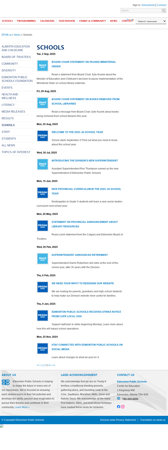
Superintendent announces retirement (80, 255)
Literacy (8, 104)
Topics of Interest (16, 152)
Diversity (9, 70)
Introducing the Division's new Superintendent (85, 160)
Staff (6, 131)
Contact (127, 20)
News (113, 20)
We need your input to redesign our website (83, 283)
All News (8, 145)
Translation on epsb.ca (152, 419)
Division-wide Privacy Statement (118, 419)
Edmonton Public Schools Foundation (17, 79)
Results (8, 118)
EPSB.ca (6, 34)
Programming (26, 20)
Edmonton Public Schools (37, 8)
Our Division (67, 20)
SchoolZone (148, 5)
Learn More (21, 407)
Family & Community (92, 20)
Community (10, 63)
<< (38, 365)
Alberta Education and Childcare (16, 48)
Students (9, 138)
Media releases (13, 111)
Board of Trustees (16, 57)
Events (7, 87)
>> (53, 365)
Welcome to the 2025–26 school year (77, 132)
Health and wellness (10, 96)
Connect (161, 5)
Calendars (47, 20)
